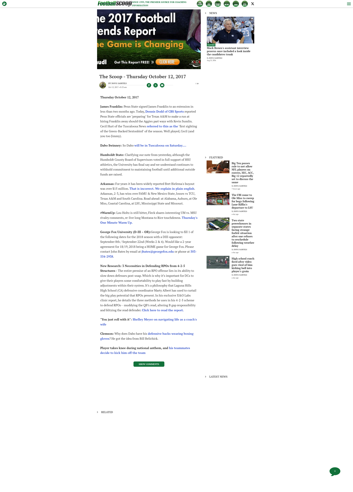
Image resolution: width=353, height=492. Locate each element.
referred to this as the (162, 126)
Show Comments (149, 364)
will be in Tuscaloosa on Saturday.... (160, 145)
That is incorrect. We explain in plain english (161, 189)
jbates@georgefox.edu (157, 251)
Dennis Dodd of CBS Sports (164, 111)
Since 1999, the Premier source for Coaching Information (159, 4)
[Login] (5, 3)
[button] (348, 3)
